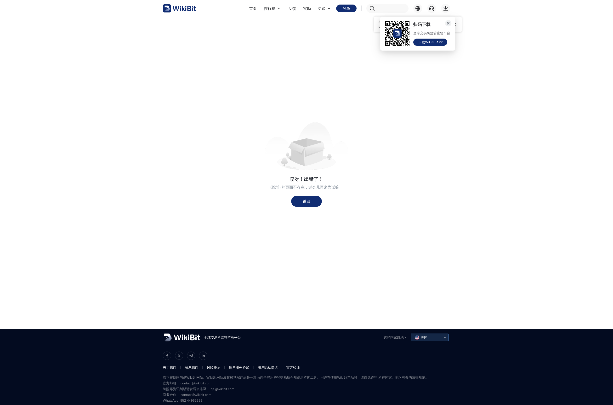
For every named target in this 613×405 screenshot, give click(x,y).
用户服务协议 (239, 367)
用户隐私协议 (268, 367)
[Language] (417, 8)
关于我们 (169, 367)
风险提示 (213, 367)
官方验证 (293, 367)
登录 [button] (346, 8)
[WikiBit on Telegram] (191, 356)
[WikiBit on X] (179, 356)
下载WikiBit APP (430, 42)
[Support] (431, 8)
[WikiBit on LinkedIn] (203, 356)
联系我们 (191, 367)
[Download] (445, 8)
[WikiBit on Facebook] (167, 356)
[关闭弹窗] (448, 23)
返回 (306, 201)
